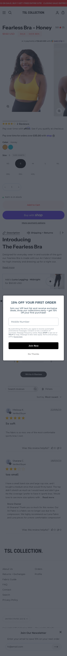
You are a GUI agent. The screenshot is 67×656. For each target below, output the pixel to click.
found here (18, 337)
